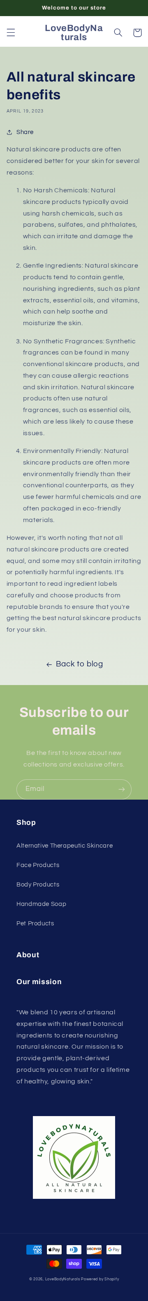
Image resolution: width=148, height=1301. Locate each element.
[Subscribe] (121, 789)
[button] (10, 32)
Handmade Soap (41, 904)
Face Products (37, 865)
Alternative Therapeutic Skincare (64, 846)
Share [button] (25, 132)
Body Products (37, 885)
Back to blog (79, 664)
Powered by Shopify (100, 1279)
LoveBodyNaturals (62, 1279)
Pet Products (35, 923)
